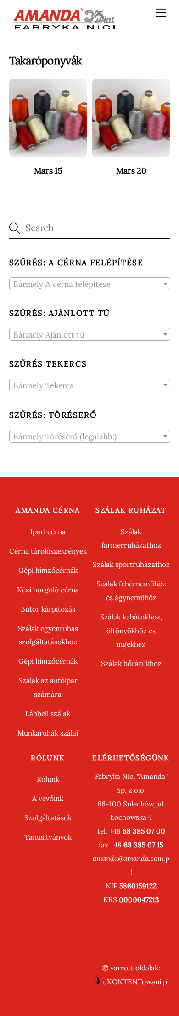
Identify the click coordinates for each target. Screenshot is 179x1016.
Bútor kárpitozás (48, 609)
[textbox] (90, 284)
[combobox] (89, 283)
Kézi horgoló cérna (48, 589)
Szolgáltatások (48, 817)
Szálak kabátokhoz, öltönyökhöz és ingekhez (131, 630)
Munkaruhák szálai (47, 733)
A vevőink (47, 798)
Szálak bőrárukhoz (131, 663)
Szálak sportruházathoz (131, 564)
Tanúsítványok (48, 837)
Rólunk (48, 779)
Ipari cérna (48, 531)
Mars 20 (131, 170)
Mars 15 (48, 170)
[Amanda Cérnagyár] (64, 26)
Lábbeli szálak (47, 713)
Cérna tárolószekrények (48, 551)
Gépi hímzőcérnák (48, 570)
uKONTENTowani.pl (135, 981)
